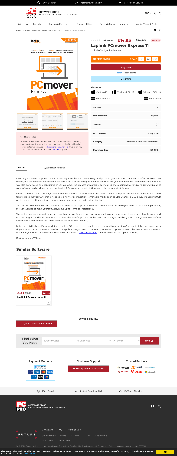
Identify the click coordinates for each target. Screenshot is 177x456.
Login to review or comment (36, 323)
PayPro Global (64, 440)
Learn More (29, 453)
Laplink (57, 30)
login (119, 73)
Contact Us (57, 149)
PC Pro (63, 436)
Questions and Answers (57, 147)
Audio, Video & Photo (146, 24)
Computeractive (100, 436)
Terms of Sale (74, 429)
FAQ (60, 429)
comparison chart (88, 232)
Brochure (126, 79)
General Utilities (84, 24)
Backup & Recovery (59, 24)
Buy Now (126, 67)
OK (165, 452)
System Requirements (54, 168)
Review (21, 167)
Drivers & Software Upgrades (114, 24)
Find (147, 340)
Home (18, 30)
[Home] (31, 17)
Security (37, 24)
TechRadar (74, 436)
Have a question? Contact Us (88, 368)
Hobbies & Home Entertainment (38, 30)
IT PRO (87, 436)
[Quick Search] (159, 13)
